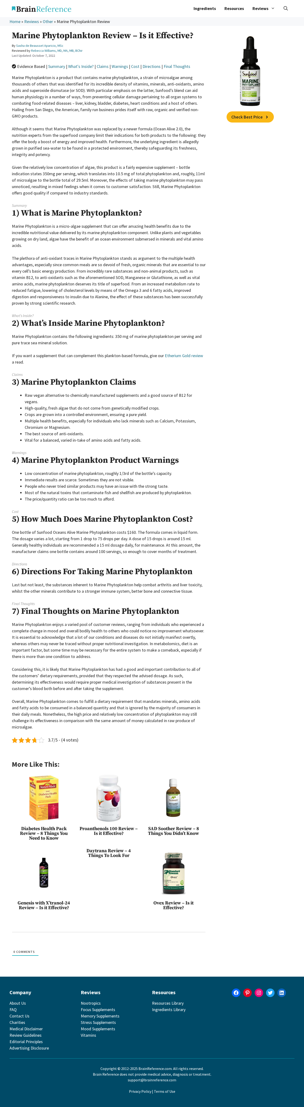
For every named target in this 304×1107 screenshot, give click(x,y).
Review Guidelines (26, 1035)
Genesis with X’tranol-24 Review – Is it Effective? (44, 905)
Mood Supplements (98, 1028)
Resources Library (168, 1003)
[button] (285, 8)
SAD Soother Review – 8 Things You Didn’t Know (173, 831)
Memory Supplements (100, 1016)
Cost (135, 66)
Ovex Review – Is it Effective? (173, 905)
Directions (151, 66)
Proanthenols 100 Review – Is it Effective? (109, 831)
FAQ (13, 1009)
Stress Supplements (98, 1022)
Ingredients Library (168, 1009)
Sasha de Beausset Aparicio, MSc (39, 45)
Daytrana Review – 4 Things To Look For (108, 853)
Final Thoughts (177, 66)
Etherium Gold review (184, 355)
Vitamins (88, 1035)
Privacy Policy (140, 1091)
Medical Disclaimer (26, 1028)
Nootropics (91, 1003)
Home (15, 21)
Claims (103, 66)
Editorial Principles (26, 1041)
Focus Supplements (98, 1009)
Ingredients (205, 8)
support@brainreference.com (152, 1080)
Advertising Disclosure (29, 1048)
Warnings (120, 66)
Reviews (31, 21)
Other (48, 21)
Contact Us (19, 1016)
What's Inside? (81, 66)
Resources (234, 8)
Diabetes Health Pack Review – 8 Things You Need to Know (44, 833)
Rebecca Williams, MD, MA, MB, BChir (57, 50)
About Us (18, 1003)
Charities (17, 1022)
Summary (56, 66)
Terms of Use (164, 1091)
